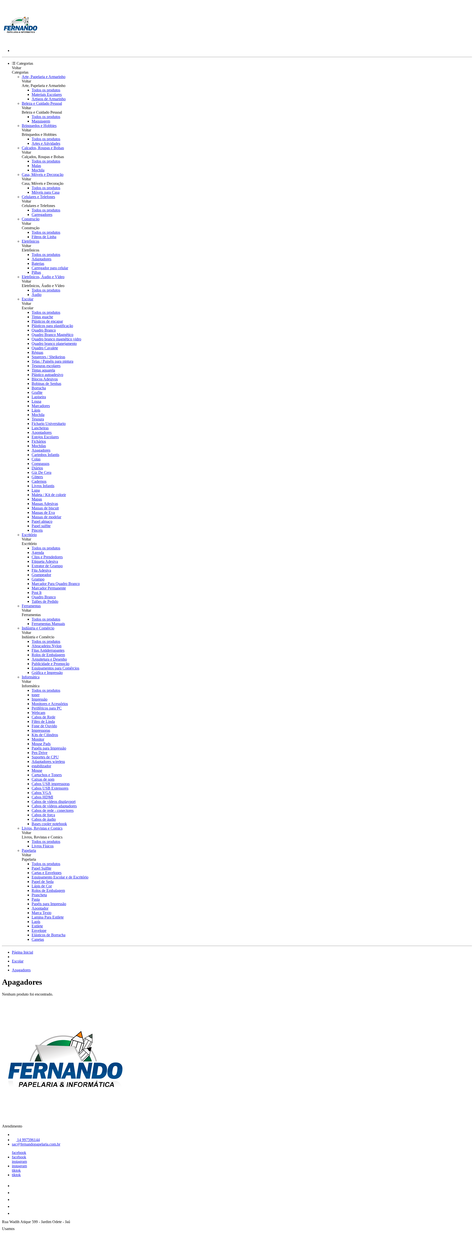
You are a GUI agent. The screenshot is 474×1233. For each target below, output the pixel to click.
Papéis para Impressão (49, 748)
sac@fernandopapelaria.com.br (36, 1144)
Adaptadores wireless (48, 761)
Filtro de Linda (43, 721)
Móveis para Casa (45, 192)
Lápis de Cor (42, 886)
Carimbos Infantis (45, 455)
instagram (19, 1161)
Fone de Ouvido (44, 726)
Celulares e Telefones (38, 197)
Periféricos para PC (47, 708)
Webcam (38, 713)
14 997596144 (28, 1140)
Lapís (36, 922)
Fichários (39, 441)
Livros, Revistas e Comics (42, 828)
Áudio (36, 295)
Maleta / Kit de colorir (49, 495)
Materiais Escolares (47, 94)
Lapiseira (39, 397)
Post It (36, 592)
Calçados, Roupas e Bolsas (43, 148)
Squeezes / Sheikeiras (48, 357)
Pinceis (37, 530)
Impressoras (41, 730)
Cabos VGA (41, 793)
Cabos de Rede (43, 717)
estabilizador (41, 766)
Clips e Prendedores (47, 557)
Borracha (39, 388)
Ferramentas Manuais (48, 624)
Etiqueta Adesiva (45, 561)
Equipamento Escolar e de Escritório (60, 877)
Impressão (39, 699)
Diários (37, 468)
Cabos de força (43, 815)
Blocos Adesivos (45, 379)
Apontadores (42, 432)
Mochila (38, 170)
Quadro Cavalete (45, 348)
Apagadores (41, 450)
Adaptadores (41, 259)
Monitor (38, 739)
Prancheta (39, 895)
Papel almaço (42, 521)
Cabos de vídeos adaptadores (54, 806)
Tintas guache (42, 317)
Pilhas (36, 272)
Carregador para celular (50, 268)
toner (36, 695)
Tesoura (38, 419)
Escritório (29, 535)
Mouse (37, 770)
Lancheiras (40, 428)
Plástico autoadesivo (47, 375)
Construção (31, 219)
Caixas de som (43, 779)
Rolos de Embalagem (48, 655)
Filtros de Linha (44, 237)
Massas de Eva (43, 512)
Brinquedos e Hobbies (39, 126)
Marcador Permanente (49, 588)
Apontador (40, 908)
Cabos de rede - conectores (53, 810)
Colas (36, 459)
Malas (36, 166)
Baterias (38, 263)
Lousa (36, 401)
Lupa (36, 490)
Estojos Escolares (45, 437)
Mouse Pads (41, 744)
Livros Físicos (43, 846)
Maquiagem (41, 121)
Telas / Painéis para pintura (52, 361)
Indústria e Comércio (38, 628)
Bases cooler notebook (49, 824)
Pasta (36, 899)
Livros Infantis (43, 486)
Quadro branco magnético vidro (56, 339)
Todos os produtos (46, 90)
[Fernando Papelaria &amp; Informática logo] (20, 42)
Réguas (37, 352)
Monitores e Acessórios (50, 704)
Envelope (39, 930)
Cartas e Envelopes (46, 873)
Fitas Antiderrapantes (48, 650)
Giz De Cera (41, 472)
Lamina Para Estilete (48, 917)
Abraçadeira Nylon (46, 646)
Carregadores (42, 214)
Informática (31, 677)
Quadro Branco (44, 330)
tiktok (16, 1170)
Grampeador (41, 575)
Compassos (40, 463)
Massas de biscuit (45, 508)
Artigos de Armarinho (49, 99)
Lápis (36, 410)
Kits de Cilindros (45, 735)
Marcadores (41, 406)
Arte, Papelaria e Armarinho (43, 77)
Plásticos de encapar (47, 321)
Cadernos (39, 481)
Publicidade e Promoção (50, 664)
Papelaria (29, 850)
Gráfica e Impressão (47, 672)
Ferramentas (31, 606)
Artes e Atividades (46, 143)
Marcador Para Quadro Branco (56, 584)
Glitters (37, 477)
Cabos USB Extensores (50, 788)
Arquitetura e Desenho (49, 659)
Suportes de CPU (45, 757)
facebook (19, 1152)
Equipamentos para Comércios (55, 668)
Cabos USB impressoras (51, 784)
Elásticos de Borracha (48, 935)
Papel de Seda (43, 881)
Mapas (37, 499)
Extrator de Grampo (47, 566)
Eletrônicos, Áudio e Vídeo (43, 277)
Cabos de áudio (44, 819)
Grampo (38, 579)
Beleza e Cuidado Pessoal (42, 103)
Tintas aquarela (43, 370)
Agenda (38, 552)
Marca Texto (41, 913)
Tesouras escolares (46, 366)
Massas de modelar (46, 517)
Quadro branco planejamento (54, 343)
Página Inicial (22, 952)
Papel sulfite (41, 526)
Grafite (37, 392)
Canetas (38, 939)
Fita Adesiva (41, 570)
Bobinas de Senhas (46, 383)
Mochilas (39, 446)
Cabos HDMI (42, 797)
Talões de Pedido (45, 601)
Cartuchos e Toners (47, 775)
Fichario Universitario (49, 423)
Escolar (27, 299)
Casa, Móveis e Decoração (42, 174)
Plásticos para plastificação (52, 326)
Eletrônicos (30, 241)
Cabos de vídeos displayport (54, 801)
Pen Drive (39, 753)
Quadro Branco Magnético (52, 335)
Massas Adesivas (45, 504)
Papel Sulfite (41, 868)
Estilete (37, 926)
